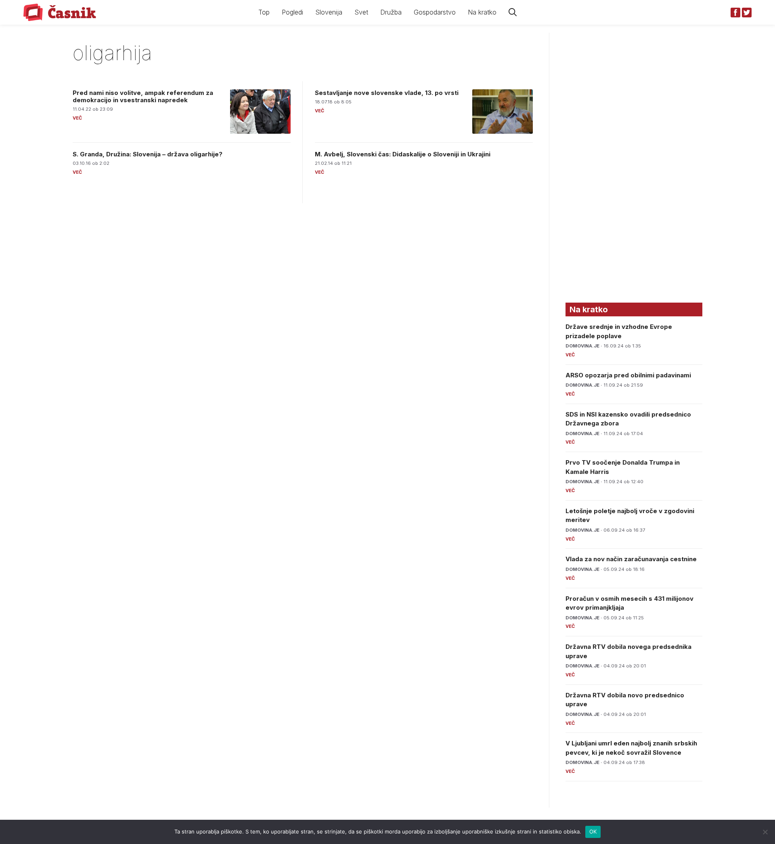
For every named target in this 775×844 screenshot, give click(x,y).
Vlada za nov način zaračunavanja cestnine (631, 559)
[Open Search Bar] (513, 12)
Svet (361, 12)
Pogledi (292, 12)
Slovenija (328, 12)
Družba (391, 12)
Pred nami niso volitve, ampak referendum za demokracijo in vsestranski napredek (143, 96)
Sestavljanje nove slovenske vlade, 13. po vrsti (387, 93)
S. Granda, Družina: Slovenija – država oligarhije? (147, 154)
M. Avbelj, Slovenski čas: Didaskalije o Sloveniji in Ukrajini (402, 154)
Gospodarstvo (435, 12)
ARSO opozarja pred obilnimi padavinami (628, 375)
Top (264, 12)
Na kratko (482, 12)
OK (593, 831)
